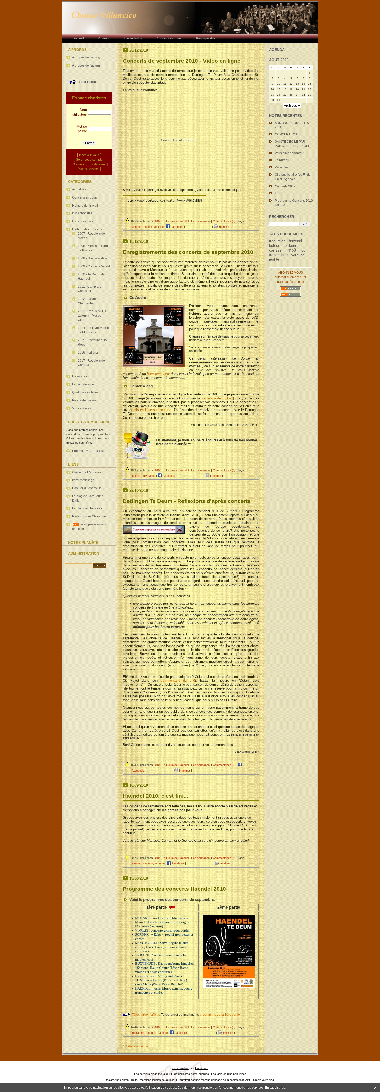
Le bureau (282, 160)
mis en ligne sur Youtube (152, 410)
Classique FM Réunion (88, 472)
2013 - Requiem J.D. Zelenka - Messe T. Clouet (92, 315)
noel (302, 250)
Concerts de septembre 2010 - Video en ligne (181, 61)
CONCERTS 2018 (287, 134)
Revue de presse (84, 400)
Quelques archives (85, 392)
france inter (278, 255)
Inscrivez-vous (89, 155)
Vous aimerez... (83, 408)
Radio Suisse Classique (89, 516)
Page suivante (138, 1046)
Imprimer (224, 226)
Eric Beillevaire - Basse (88, 451)
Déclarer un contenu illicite (121, 1079)
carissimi (276, 250)
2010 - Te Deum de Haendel (171, 221)
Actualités (79, 189)
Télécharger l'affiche (146, 1014)
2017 (278, 193)
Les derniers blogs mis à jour (152, 1073)
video (152, 475)
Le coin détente (83, 384)
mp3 (292, 250)
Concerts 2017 (285, 186)
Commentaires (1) (224, 470)
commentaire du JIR (178, 681)
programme (138, 1032)
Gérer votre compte (89, 160)
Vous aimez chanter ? (290, 153)
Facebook (176, 226)
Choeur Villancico (104, 15)
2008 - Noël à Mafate (92, 258)
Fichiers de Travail (85, 205)
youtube (298, 255)
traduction (277, 241)
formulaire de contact (217, 398)
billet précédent (158, 374)
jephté (274, 259)
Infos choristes (82, 213)
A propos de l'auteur (86, 65)
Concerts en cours (85, 197)
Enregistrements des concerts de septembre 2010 (188, 252)
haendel (295, 241)
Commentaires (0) (224, 221)
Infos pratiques (82, 221)
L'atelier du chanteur (86, 488)
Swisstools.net (89, 169)
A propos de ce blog (86, 57)
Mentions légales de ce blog (157, 1079)
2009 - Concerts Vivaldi (94, 266)
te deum (290, 245)
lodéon (274, 245)
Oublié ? (79, 164)
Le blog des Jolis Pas (87, 508)
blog (271, 1079)
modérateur (98, 164)
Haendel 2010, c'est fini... (155, 796)
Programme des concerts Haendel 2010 (174, 889)
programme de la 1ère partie (220, 1014)
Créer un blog (180, 1068)
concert (135, 475)
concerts (147, 863)
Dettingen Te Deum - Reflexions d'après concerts (187, 501)
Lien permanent (200, 221)
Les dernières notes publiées (191, 1073)
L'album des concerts (87, 229)
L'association (81, 376)
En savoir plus (275, 1087)
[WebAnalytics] (80, 578)
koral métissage (83, 480)
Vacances (281, 167)
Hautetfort (201, 1068)
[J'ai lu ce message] (375, 1088)
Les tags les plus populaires (228, 1073)
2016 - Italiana (88, 352)
